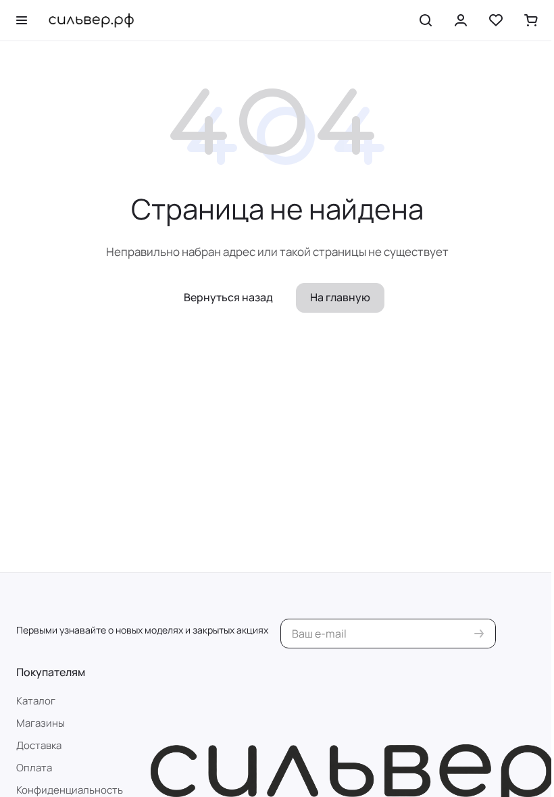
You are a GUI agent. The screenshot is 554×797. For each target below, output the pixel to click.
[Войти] (461, 20)
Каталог (35, 701)
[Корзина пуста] (531, 20)
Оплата (34, 768)
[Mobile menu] (22, 20)
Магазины (40, 723)
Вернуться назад (228, 297)
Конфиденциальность (69, 790)
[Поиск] (425, 20)
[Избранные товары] (496, 20)
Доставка (38, 745)
